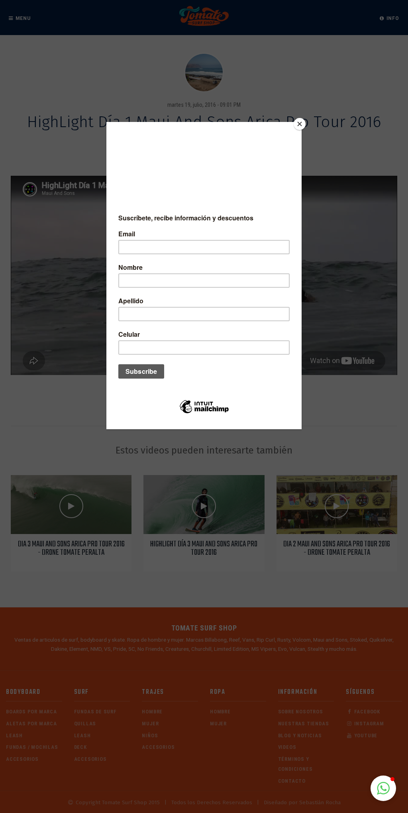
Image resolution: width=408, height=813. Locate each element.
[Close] (300, 124)
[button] (383, 788)
